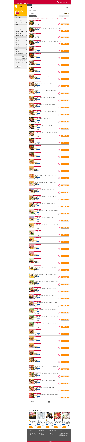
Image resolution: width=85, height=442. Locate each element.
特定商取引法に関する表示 (19, 53)
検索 (68, 7)
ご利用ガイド (17, 38)
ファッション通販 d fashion (19, 62)
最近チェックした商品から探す (19, 29)
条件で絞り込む (33, 16)
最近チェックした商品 (32, 433)
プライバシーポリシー (18, 51)
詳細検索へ (16, 15)
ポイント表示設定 (41, 434)
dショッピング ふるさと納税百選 (20, 58)
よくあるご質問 (17, 44)
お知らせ (16, 42)
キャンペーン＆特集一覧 (18, 20)
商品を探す (30, 430)
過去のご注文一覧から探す (19, 31)
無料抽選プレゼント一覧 (18, 22)
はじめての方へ (17, 46)
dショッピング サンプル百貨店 (19, 56)
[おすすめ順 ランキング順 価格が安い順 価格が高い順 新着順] (63, 16)
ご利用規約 (16, 49)
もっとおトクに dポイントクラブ (20, 60)
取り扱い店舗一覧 (31, 436)
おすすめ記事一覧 (41, 430)
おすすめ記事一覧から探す (19, 35)
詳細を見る (65, 24)
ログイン (18, 66)
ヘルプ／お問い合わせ (18, 40)
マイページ (40, 433)
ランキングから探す (18, 33)
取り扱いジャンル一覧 (32, 434)
